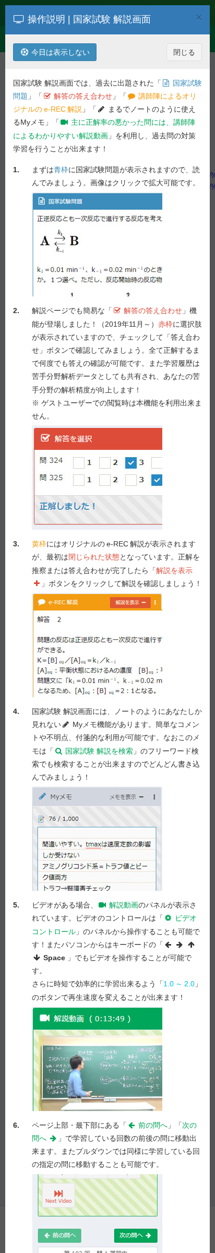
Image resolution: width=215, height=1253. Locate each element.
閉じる (184, 52)
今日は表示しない (59, 52)
